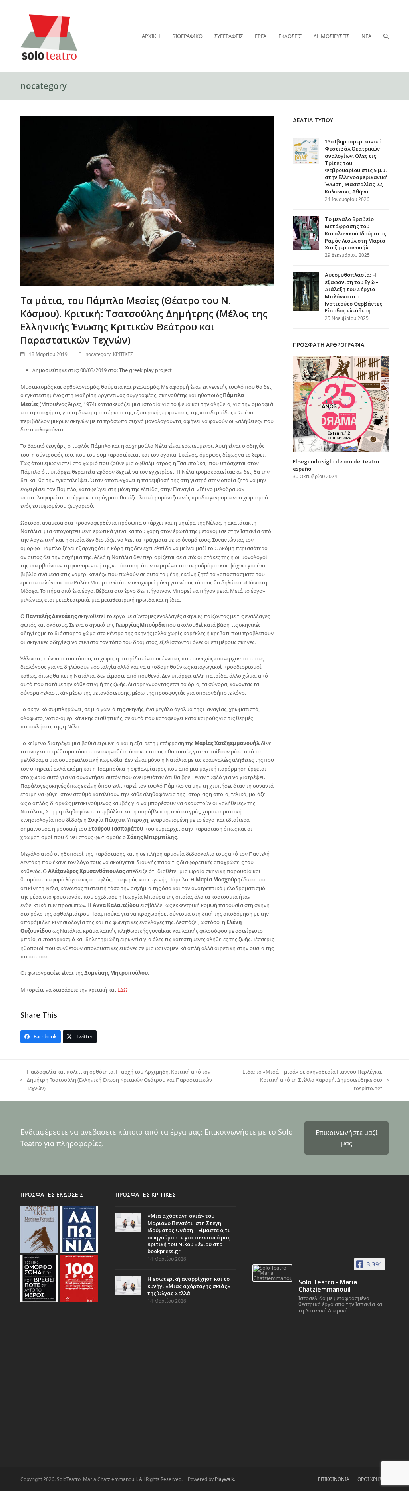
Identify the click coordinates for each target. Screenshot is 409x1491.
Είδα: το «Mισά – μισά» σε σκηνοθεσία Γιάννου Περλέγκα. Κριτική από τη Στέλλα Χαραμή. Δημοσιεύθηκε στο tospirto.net (308, 1080)
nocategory (98, 354)
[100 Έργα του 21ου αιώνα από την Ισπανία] (79, 1278)
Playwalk (224, 1479)
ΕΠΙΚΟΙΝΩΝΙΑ (333, 1479)
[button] (386, 36)
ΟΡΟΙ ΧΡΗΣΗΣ (373, 1479)
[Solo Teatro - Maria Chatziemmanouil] (272, 1273)
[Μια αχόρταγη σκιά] (39, 1229)
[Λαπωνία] (79, 1229)
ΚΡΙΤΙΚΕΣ (123, 354)
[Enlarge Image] (147, 200)
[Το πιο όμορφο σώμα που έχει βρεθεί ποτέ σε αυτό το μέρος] (39, 1278)
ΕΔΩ (122, 989)
